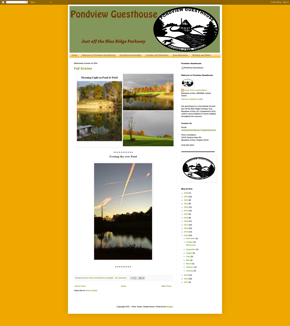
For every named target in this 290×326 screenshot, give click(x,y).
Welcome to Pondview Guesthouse (98, 55)
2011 (186, 282)
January (190, 271)
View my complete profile (192, 99)
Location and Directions (157, 55)
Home (74, 55)
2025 (186, 197)
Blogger (169, 307)
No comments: (121, 278)
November (191, 238)
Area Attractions (180, 55)
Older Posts (166, 286)
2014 (186, 235)
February (190, 267)
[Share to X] (137, 278)
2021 (186, 211)
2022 (186, 207)
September (191, 249)
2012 (186, 279)
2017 (186, 225)
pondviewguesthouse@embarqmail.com (198, 130)
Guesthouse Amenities (130, 55)
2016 (186, 228)
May (188, 260)
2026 (186, 193)
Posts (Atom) (91, 290)
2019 (186, 218)
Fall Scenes (83, 68)
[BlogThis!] (134, 278)
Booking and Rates (201, 55)
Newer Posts (80, 286)
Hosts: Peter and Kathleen (195, 90)
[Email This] (131, 278)
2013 (186, 275)
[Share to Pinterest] (143, 278)
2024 (186, 200)
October (189, 242)
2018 (186, 221)
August (189, 253)
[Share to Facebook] (140, 278)
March (189, 264)
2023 (186, 204)
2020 (186, 214)
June (188, 257)
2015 (186, 232)
